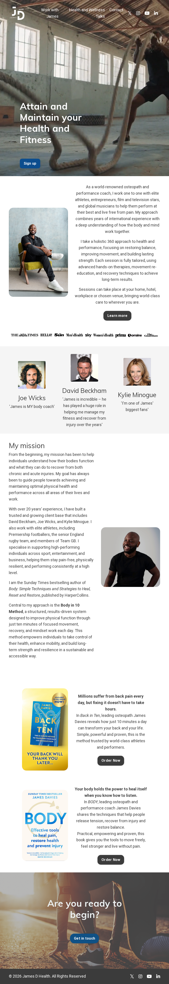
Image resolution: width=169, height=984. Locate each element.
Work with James (50, 13)
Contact (116, 10)
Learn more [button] (117, 316)
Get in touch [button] (84, 938)
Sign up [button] (30, 163)
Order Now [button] (110, 760)
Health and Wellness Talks (87, 13)
